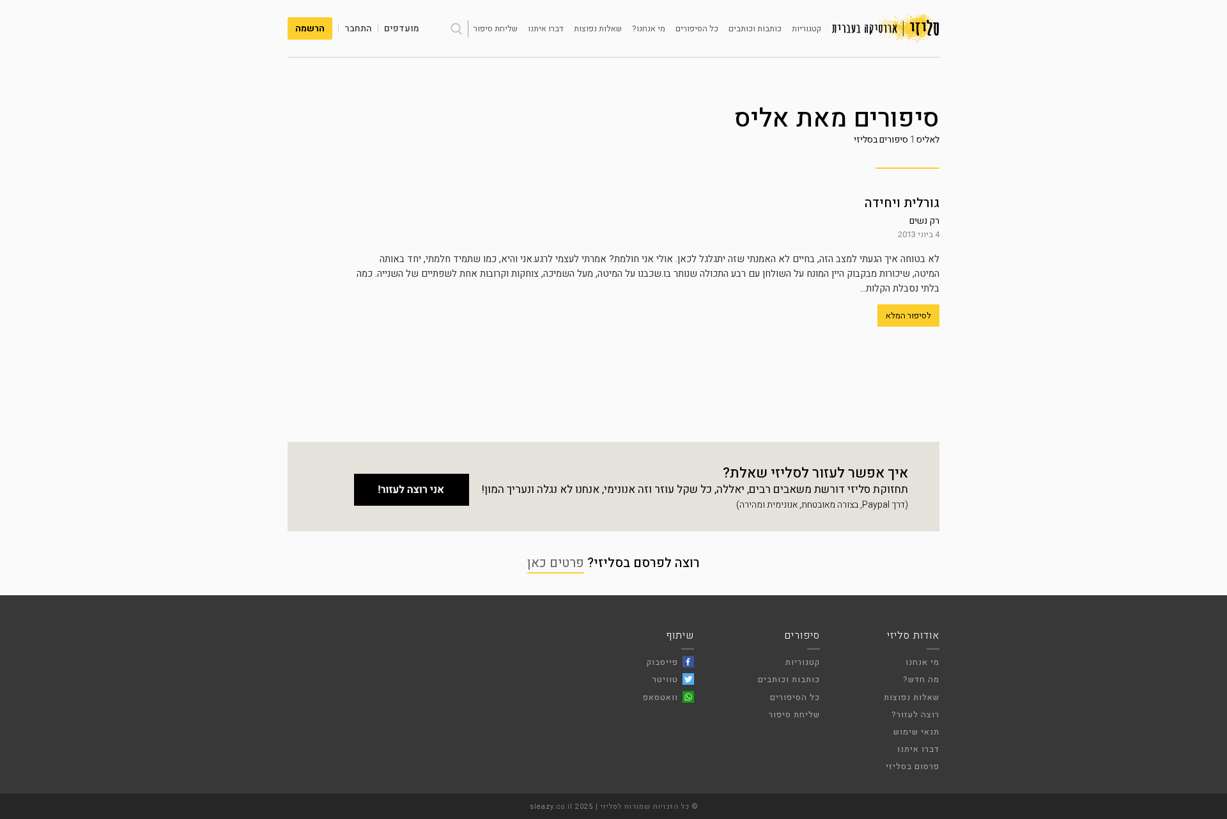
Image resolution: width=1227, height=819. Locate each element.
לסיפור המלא (908, 315)
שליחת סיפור (496, 28)
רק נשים (924, 221)
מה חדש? (921, 679)
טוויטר (665, 679)
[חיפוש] (456, 28)
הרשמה (310, 28)
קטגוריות (806, 28)
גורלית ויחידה (902, 203)
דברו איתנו (546, 28)
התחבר (358, 28)
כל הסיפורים (696, 28)
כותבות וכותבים (755, 28)
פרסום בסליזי (912, 766)
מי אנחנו (922, 662)
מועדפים (401, 28)
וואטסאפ (660, 697)
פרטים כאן (555, 563)
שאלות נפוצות (598, 28)
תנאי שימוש (916, 732)
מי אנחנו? (648, 28)
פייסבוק (662, 662)
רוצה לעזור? (915, 714)
